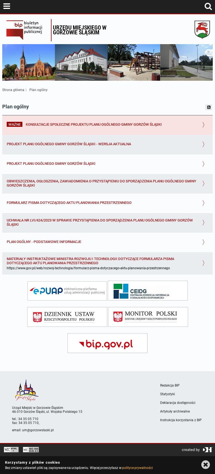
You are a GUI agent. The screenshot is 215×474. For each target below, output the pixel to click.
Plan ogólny (38, 90)
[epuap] (67, 291)
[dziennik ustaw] (67, 317)
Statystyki (167, 394)
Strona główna (13, 90)
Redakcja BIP (170, 385)
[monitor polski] (148, 317)
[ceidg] (148, 291)
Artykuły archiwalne (175, 411)
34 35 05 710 (28, 419)
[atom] (208, 107)
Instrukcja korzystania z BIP (181, 420)
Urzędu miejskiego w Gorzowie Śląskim (79, 30)
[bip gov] (107, 343)
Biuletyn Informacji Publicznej (27, 30)
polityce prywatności (137, 468)
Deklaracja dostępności (177, 403)
